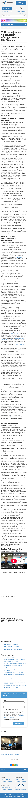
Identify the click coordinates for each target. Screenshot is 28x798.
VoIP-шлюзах (5, 369)
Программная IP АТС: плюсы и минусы (14, 659)
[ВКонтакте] (11, 765)
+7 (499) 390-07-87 (7, 11)
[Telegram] (17, 765)
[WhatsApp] (15, 765)
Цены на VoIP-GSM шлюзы (13, 649)
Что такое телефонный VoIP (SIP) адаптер (15, 663)
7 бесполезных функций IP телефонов (14, 672)
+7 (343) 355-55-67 (19, 779)
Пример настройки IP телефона (12, 678)
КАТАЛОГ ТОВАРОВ (7, 24)
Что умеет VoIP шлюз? (10, 657)
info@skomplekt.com (6, 781)
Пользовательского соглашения (12, 711)
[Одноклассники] (13, 765)
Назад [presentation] (11, 759)
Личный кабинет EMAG (21, 12)
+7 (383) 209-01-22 (5, 787)
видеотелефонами (14, 333)
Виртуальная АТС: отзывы (11, 661)
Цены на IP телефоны (11, 644)
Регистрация (23, 9)
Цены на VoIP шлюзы (11, 647)
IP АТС (10, 417)
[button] (5, 761)
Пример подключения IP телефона (13, 680)
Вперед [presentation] (16, 759)
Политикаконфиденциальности (20, 788)
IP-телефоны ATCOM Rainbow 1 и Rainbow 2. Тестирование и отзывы (15, 686)
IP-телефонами (19, 257)
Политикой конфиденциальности (14, 716)
